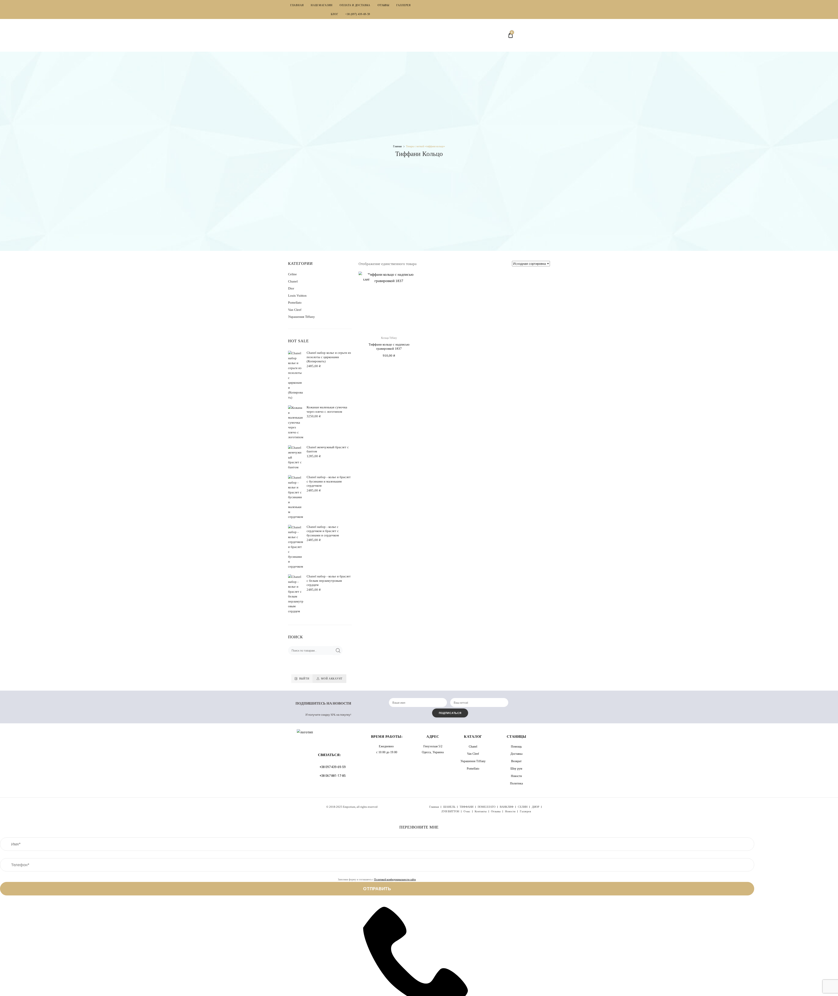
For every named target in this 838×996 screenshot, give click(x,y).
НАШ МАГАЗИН (322, 5)
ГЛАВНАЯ (297, 5)
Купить (389, 365)
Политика (516, 783)
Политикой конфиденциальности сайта (395, 879)
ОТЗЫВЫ (383, 5)
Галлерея (525, 811)
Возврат (516, 761)
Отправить (377, 889)
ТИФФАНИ (466, 806)
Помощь (516, 746)
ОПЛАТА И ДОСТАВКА (355, 5)
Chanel (293, 281)
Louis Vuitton (297, 295)
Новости (516, 776)
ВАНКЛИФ (506, 806)
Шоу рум (516, 768)
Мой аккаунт (331, 678)
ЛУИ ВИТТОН (450, 811)
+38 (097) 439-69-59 (357, 14)
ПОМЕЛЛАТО (486, 806)
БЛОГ (334, 14)
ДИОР (535, 806)
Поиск (338, 650)
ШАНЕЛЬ (449, 806)
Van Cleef (294, 309)
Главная (397, 146)
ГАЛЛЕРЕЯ (403, 5)
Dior (291, 288)
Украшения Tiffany (301, 316)
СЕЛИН (522, 806)
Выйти (304, 678)
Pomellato (295, 302)
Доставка (516, 753)
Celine (292, 274)
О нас (467, 811)
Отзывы (496, 811)
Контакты (481, 811)
